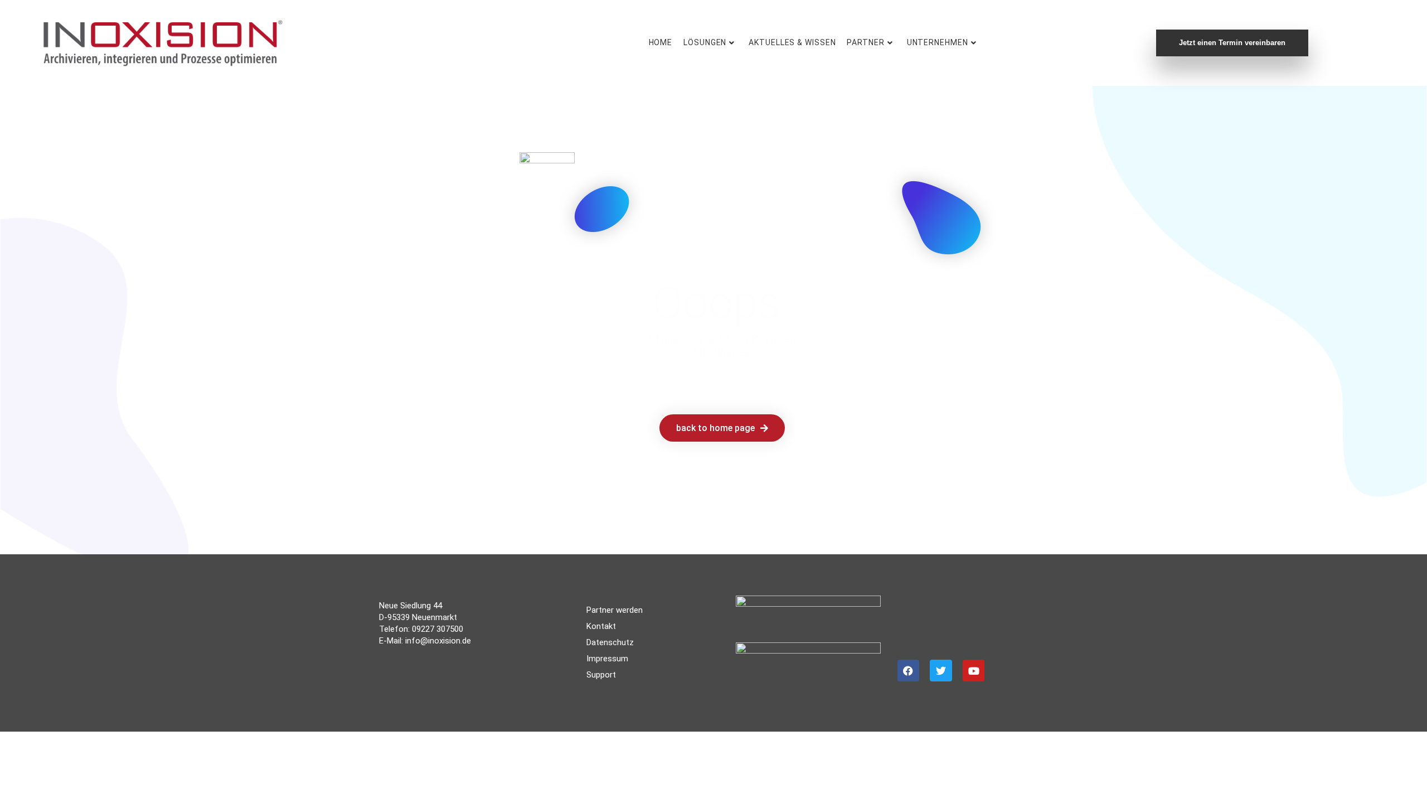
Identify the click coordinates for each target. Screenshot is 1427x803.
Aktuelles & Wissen (792, 42)
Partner (865, 42)
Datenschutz (610, 642)
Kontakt (601, 626)
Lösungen (704, 42)
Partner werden (614, 610)
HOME (661, 42)
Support (601, 675)
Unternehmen (937, 42)
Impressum (607, 659)
